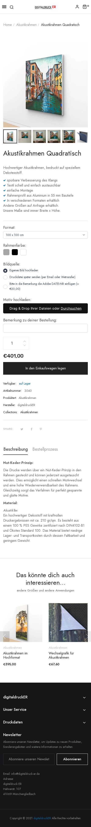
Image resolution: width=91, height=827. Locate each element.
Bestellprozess (45, 449)
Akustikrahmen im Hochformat (15, 655)
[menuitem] (10, 136)
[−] (24, 346)
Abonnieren (72, 759)
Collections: (10, 412)
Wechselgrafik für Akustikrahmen (61, 655)
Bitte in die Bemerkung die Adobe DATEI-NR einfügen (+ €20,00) (44, 286)
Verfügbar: (9, 383)
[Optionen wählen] (25, 630)
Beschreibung (15, 449)
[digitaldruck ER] (45, 7)
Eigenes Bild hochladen (24, 270)
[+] (24, 340)
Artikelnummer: (12, 391)
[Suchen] (12, 7)
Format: (9, 227)
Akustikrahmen (29, 412)
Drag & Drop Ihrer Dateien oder (45, 308)
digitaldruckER (42, 818)
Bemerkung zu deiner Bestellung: (30, 320)
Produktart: (10, 398)
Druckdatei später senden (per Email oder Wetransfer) (42, 277)
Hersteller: (9, 405)
